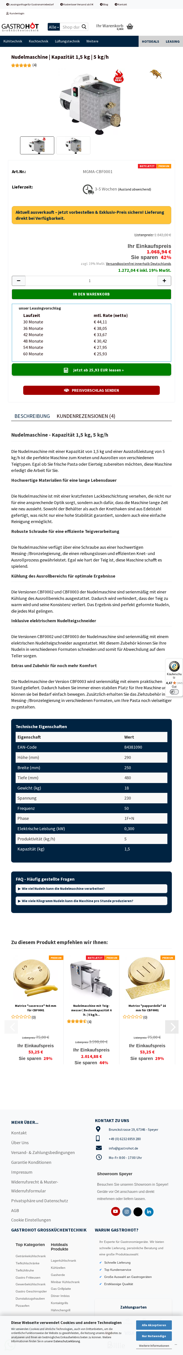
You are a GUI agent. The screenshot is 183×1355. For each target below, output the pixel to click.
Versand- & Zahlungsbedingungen (43, 1152)
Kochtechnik (38, 41)
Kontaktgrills (59, 1303)
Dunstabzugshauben (30, 1298)
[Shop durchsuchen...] (84, 27)
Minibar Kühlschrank (65, 1282)
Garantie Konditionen (31, 1162)
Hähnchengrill (60, 1310)
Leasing (173, 41)
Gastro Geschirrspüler (31, 1291)
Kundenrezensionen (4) (86, 416)
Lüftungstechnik (67, 41)
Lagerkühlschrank (63, 1260)
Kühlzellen (58, 1267)
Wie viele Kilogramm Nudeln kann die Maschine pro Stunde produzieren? (77, 901)
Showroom (143, 1184)
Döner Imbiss (60, 1296)
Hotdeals (150, 41)
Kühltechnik (12, 41)
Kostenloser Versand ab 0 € (78, 4)
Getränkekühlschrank (31, 1256)
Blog (105, 4)
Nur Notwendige (154, 1336)
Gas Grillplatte (61, 1288)
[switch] (174, 691)
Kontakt (122, 4)
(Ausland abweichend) (134, 189)
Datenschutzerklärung (67, 1341)
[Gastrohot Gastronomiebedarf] (20, 27)
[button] (18, 281)
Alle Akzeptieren (154, 1325)
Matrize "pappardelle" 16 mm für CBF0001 (147, 1008)
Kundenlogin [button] (16, 13)
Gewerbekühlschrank (31, 1284)
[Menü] (176, 1345)
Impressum (21, 1172)
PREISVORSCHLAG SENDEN (95, 390)
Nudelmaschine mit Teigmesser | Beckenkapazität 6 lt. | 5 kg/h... (91, 1010)
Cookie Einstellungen (31, 1220)
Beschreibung (32, 416)
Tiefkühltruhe (25, 1270)
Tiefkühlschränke (28, 1263)
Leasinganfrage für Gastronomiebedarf (31, 4)
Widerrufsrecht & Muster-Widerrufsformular (34, 1186)
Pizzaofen (22, 1305)
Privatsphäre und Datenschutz (39, 1200)
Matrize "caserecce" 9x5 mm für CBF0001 (35, 1008)
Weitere (92, 41)
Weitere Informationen (154, 1346)
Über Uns (20, 1142)
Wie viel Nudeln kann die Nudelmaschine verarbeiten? (63, 888)
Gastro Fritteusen (28, 1277)
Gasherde (58, 1275)
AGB (15, 1210)
